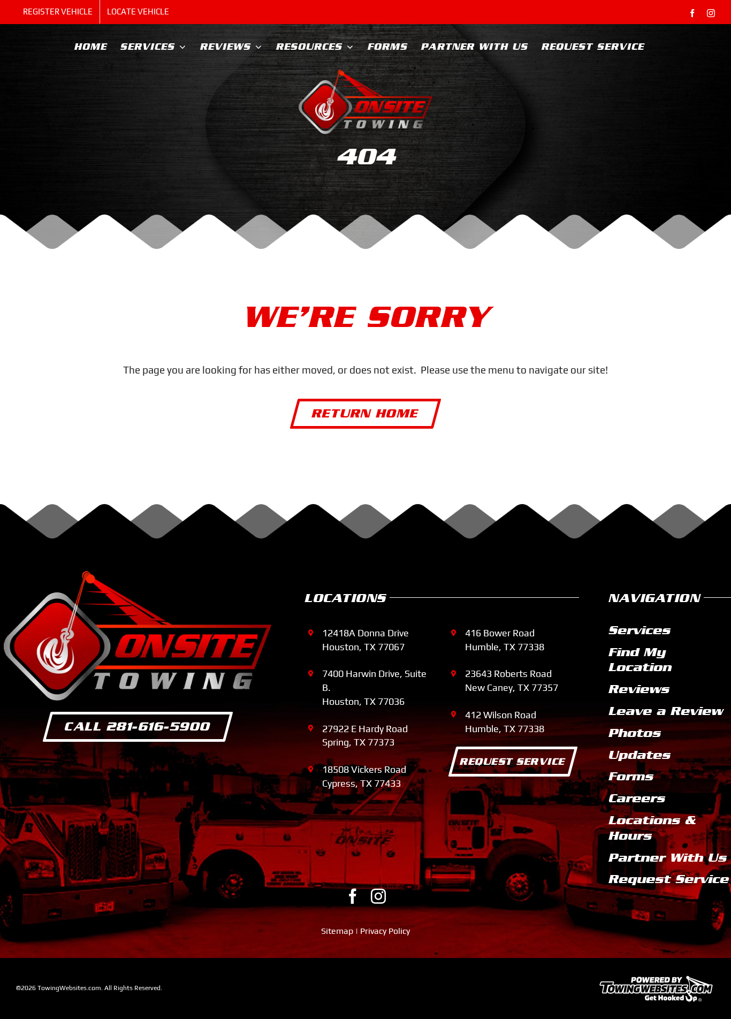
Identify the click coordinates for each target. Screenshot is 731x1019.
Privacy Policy (385, 931)
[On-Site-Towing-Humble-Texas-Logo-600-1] (365, 74)
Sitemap (337, 931)
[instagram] (378, 896)
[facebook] (352, 896)
